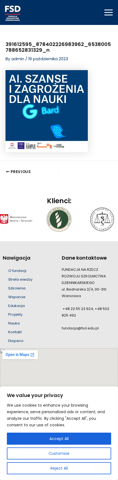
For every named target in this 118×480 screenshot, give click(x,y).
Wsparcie (17, 297)
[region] (59, 433)
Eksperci (15, 340)
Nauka (14, 323)
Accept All (59, 438)
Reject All (59, 468)
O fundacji (17, 270)
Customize (59, 453)
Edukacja (16, 305)
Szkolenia (17, 288)
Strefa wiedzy (20, 279)
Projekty (15, 314)
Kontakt (15, 332)
